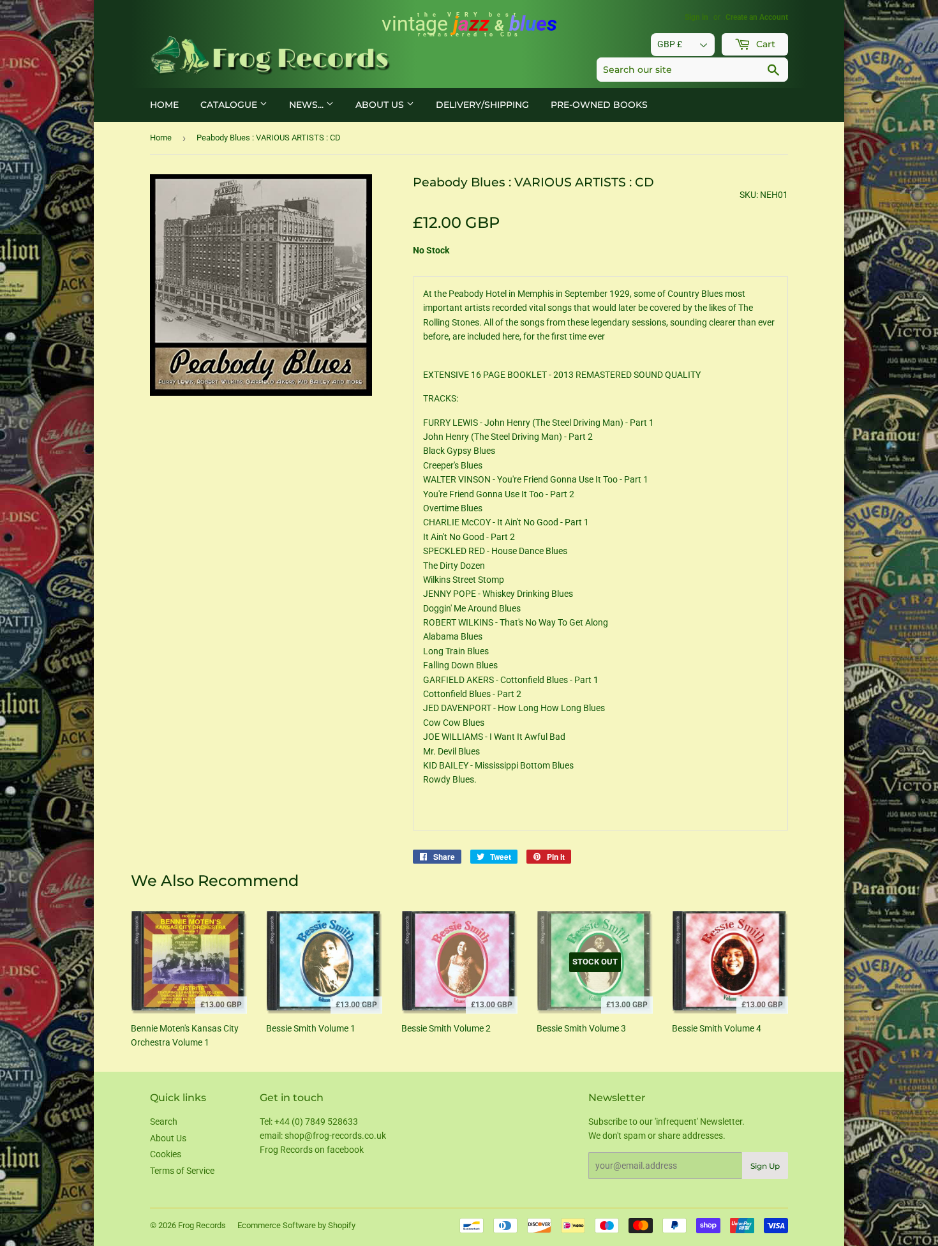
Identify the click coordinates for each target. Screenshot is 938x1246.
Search (163, 1121)
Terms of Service (182, 1171)
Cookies (165, 1154)
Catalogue (230, 104)
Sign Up (765, 1166)
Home (164, 104)
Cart (764, 44)
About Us (380, 104)
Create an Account (757, 17)
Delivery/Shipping (482, 104)
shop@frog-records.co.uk (335, 1135)
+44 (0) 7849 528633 (316, 1121)
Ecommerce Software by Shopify (296, 1225)
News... (307, 104)
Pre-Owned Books (599, 104)
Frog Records (202, 1225)
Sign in (696, 17)
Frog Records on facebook (312, 1150)
